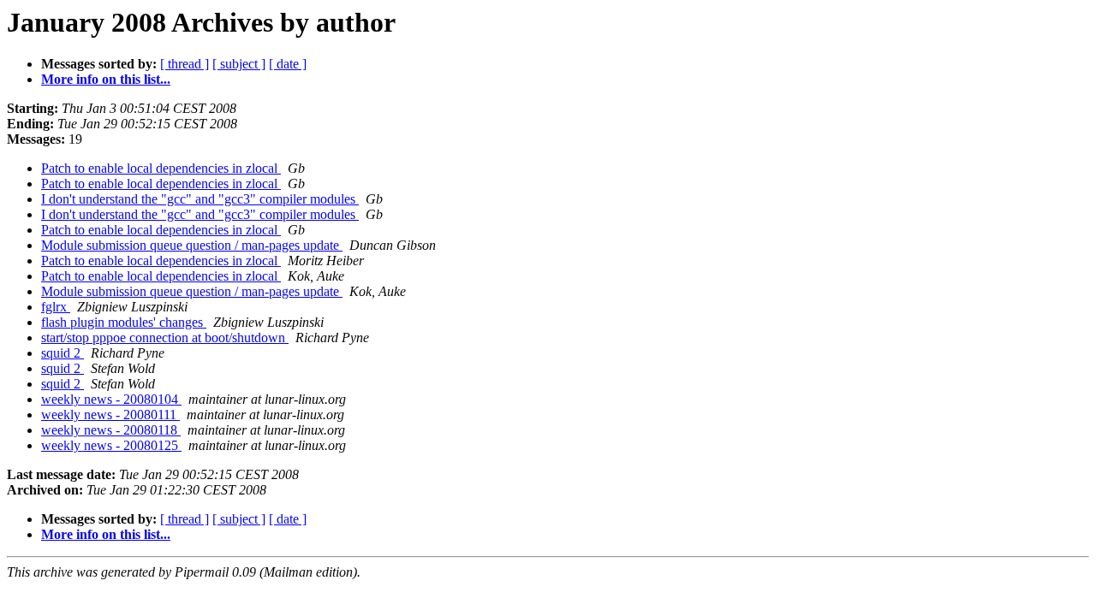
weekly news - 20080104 (111, 399)
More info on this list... (105, 79)
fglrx (55, 306)
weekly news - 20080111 (110, 414)
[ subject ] (238, 63)
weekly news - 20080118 (111, 430)
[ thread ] (184, 63)
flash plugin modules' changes (123, 322)
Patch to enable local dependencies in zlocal (161, 168)
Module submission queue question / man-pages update (191, 245)
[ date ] (288, 63)
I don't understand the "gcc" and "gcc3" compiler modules (200, 199)
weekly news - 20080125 (111, 445)
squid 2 (62, 353)
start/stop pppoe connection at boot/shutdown (165, 337)
